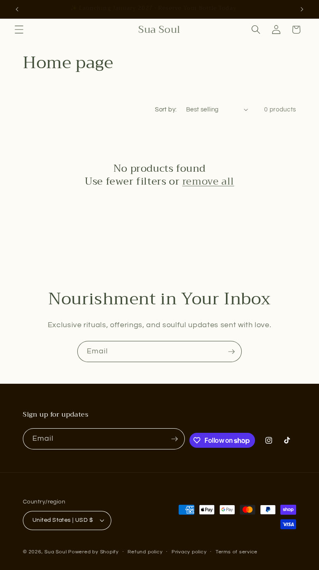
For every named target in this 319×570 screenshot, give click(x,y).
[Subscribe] (231, 352)
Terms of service (237, 552)
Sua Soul (55, 552)
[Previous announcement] (17, 9)
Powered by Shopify (93, 552)
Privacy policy (189, 552)
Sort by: (166, 109)
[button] (19, 29)
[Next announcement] (302, 9)
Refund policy (145, 552)
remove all (208, 181)
